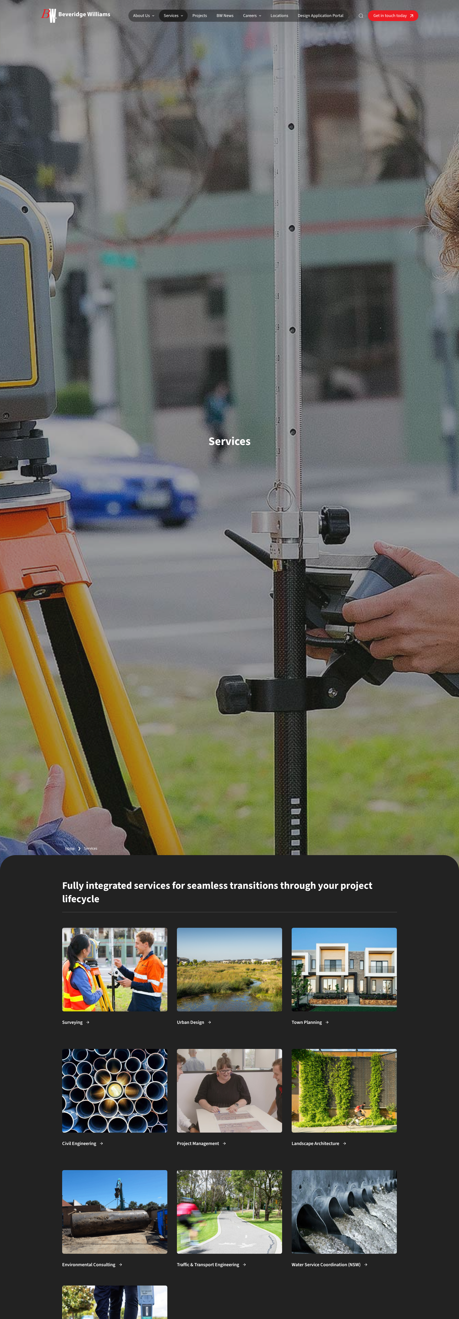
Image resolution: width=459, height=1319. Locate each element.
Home (70, 848)
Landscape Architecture (315, 1143)
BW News (225, 16)
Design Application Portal (321, 16)
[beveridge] (75, 16)
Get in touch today (390, 16)
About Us (141, 16)
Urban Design (190, 1022)
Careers (250, 16)
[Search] (361, 16)
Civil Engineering (79, 1143)
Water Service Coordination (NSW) (326, 1264)
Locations (279, 16)
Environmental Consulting (88, 1264)
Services (171, 16)
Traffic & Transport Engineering (208, 1264)
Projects (199, 16)
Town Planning (307, 1022)
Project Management (198, 1143)
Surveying (72, 1022)
